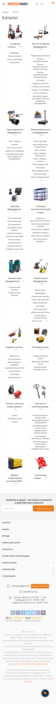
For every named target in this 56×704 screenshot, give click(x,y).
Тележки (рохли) (14, 56)
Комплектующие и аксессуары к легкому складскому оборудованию (40, 99)
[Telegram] (33, 612)
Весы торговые (40, 141)
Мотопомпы (37, 321)
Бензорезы (40, 306)
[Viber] (38, 612)
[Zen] (43, 612)
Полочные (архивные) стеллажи (40, 225)
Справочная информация (16, 556)
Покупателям (9, 563)
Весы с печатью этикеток (40, 160)
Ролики (15, 422)
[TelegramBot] (28, 612)
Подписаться (43, 508)
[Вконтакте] (13, 612)
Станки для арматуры (40, 299)
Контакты (7, 549)
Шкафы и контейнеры (40, 90)
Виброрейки (40, 293)
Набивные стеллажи (40, 232)
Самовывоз (20, 600)
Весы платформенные (40, 177)
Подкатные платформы (14, 151)
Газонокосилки (14, 371)
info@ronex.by (42, 664)
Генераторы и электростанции (40, 316)
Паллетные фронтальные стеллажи (40, 219)
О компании (8, 576)
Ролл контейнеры (40, 93)
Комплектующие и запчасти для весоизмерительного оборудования (40, 419)
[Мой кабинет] (46, 4)
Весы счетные (40, 150)
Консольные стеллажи (40, 229)
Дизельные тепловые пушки (40, 362)
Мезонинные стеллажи (40, 236)
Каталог (6, 522)
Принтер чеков (14, 242)
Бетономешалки (40, 309)
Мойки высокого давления (14, 363)
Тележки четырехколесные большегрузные (40, 74)
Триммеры (14, 374)
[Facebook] (18, 612)
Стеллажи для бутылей (40, 86)
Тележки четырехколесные (40, 60)
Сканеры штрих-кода (14, 249)
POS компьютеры (14, 221)
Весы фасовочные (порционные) (40, 145)
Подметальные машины (14, 294)
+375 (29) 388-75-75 (20, 586)
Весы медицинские (40, 164)
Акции (5, 529)
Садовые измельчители (14, 368)
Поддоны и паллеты (40, 83)
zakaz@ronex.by (30, 591)
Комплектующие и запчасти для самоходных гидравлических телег (40, 445)
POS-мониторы (14, 239)
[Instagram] (23, 612)
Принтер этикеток (14, 246)
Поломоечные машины (14, 288)
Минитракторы (14, 377)
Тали (10, 141)
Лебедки (17, 141)
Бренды (6, 536)
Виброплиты (40, 290)
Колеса (14, 415)
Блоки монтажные (14, 147)
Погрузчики (14, 62)
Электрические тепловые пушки (40, 368)
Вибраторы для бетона (40, 312)
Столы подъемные (14, 59)
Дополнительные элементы (40, 240)
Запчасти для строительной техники (40, 437)
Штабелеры (14, 53)
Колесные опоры (14, 418)
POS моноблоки (14, 224)
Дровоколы (14, 356)
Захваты (14, 144)
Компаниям (8, 569)
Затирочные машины (40, 296)
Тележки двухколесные (40, 55)
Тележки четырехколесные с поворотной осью (40, 66)
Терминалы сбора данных (14, 228)
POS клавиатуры (14, 218)
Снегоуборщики (14, 359)
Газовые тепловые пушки (40, 357)
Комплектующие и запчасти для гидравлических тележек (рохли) (40, 429)
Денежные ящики (14, 233)
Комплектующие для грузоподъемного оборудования (14, 156)
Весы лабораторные (40, 171)
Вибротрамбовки (40, 303)
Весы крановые (40, 174)
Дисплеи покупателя (14, 236)
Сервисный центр (11, 542)
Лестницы (40, 80)
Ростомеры (40, 167)
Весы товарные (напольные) (40, 154)
